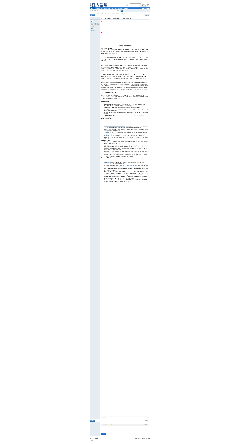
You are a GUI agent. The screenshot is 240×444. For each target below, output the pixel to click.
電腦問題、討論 (107, 8)
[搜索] (121, 10)
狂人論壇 (148, 438)
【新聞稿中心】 (103, 13)
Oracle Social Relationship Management (128, 165)
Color (103, 424)
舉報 (147, 417)
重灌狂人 (126, 8)
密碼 (127, 5)
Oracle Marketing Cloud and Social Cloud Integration (114, 126)
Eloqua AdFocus (107, 132)
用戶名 (127, 4)
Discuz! (96, 438)
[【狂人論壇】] (98, 6)
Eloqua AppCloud (108, 135)
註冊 (147, 5)
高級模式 (146, 424)
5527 (92, 23)
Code (109, 424)
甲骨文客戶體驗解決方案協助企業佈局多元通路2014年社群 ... (119, 13)
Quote (108, 424)
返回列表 (147, 15)
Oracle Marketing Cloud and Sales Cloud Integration (114, 179)
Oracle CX (111, 96)
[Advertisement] (124, 32)
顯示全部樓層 (118, 20)
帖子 (118, 10)
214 (98, 23)
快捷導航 (145, 8)
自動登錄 (143, 4)
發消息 (93, 30)
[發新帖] (92, 15)
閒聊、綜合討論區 (118, 8)
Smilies (111, 424)
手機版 (135, 438)
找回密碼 (148, 4)
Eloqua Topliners (108, 138)
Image (105, 424)
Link (106, 424)
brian (104, 20)
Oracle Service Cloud (108, 141)
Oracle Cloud (104, 96)
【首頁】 (92, 8)
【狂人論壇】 (90, 13)
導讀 (112, 8)
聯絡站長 (139, 438)
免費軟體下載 (99, 8)
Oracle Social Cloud (108, 162)
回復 (104, 417)
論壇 (98, 13)
